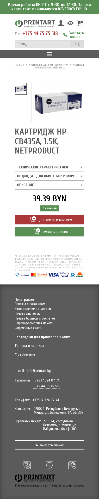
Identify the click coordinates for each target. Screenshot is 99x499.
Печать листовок (27, 313)
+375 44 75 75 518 (40, 33)
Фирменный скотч (28, 328)
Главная (19, 64)
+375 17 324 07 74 (46, 380)
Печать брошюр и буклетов (35, 318)
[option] (21, 89)
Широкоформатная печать (34, 323)
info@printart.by (39, 371)
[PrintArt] (35, 23)
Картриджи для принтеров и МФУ (48, 64)
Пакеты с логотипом (30, 304)
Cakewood (79, 485)
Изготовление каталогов (33, 309)
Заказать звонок (51, 445)
